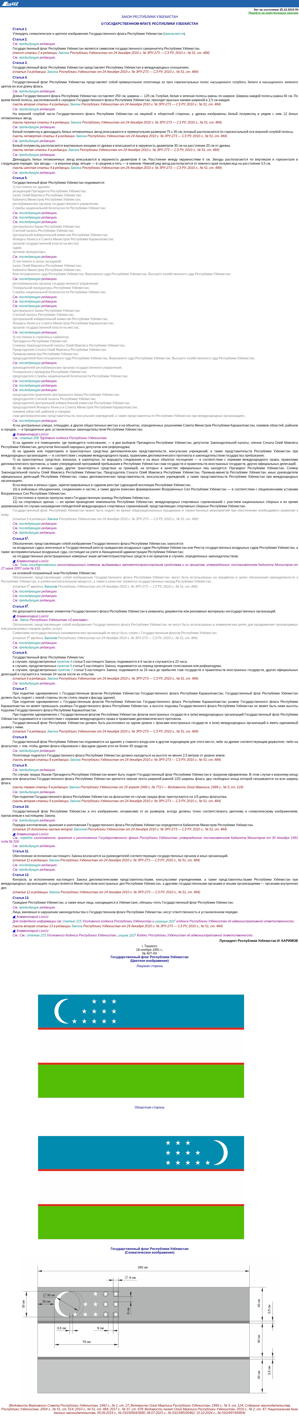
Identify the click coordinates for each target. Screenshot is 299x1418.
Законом (50, 586)
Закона (63, 53)
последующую (30, 213)
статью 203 (165, 921)
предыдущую (29, 44)
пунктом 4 (64, 661)
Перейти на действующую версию (273, 12)
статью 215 (72, 921)
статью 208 (29, 438)
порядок (26, 838)
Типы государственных (38, 564)
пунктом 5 (64, 666)
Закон (24, 620)
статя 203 (127, 935)
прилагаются (174, 33)
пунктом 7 (65, 670)
